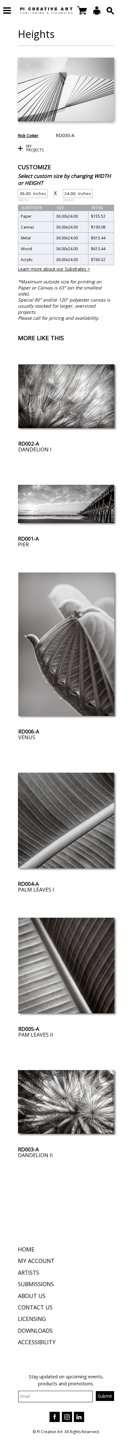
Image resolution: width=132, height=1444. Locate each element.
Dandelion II (35, 1155)
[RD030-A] (66, 89)
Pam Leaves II (35, 1034)
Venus (26, 737)
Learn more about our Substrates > (54, 269)
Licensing (32, 1319)
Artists (28, 1272)
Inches (32, 194)
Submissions (36, 1284)
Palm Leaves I (36, 889)
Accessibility (36, 1342)
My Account (36, 1261)
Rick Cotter (28, 135)
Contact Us (35, 1307)
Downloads (35, 1330)
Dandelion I (35, 449)
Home (26, 1249)
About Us (31, 1296)
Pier (23, 544)
